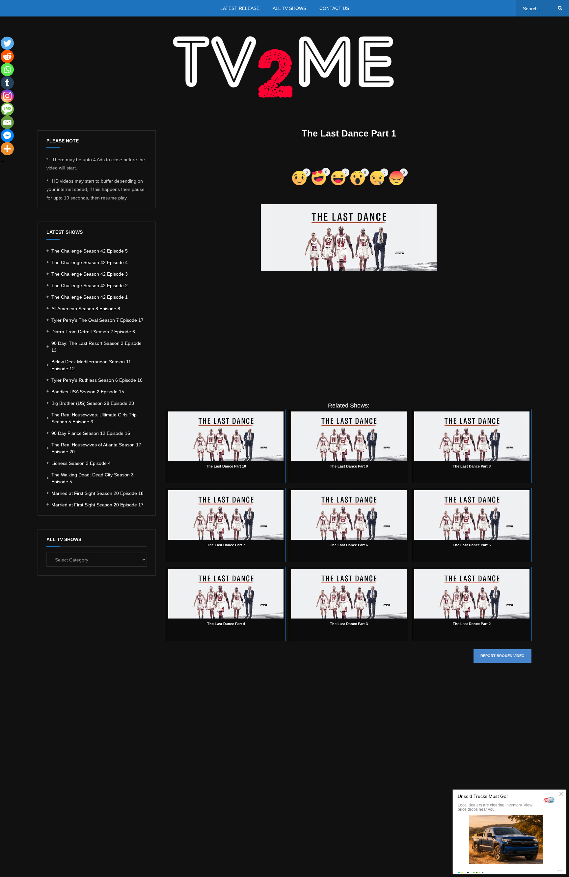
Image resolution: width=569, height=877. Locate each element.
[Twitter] (7, 43)
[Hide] (2, 161)
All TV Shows (289, 8)
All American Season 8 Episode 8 (85, 308)
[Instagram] (7, 96)
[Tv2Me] (284, 67)
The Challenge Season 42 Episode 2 (89, 285)
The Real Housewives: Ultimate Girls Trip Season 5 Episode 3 (94, 418)
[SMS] (7, 109)
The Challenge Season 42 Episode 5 (89, 251)
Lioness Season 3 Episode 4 (81, 463)
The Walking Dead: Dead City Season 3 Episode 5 (92, 478)
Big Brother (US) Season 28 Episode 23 (92, 403)
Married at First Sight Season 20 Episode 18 (97, 493)
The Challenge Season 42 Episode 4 (89, 262)
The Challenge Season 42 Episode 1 (89, 297)
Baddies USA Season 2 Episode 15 (87, 391)
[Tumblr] (7, 82)
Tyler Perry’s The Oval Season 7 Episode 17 (97, 320)
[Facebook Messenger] (7, 135)
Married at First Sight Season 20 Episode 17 (97, 504)
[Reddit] (7, 56)
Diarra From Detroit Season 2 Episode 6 (93, 331)
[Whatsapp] (7, 69)
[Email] (7, 122)
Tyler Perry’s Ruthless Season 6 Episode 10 (97, 380)
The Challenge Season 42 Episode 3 (89, 274)
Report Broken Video (502, 656)
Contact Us (334, 8)
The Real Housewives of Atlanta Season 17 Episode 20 (96, 448)
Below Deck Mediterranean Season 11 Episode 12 (91, 365)
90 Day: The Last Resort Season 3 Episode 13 (96, 347)
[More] (7, 148)
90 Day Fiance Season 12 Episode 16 (90, 433)
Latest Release (239, 8)
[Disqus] (348, 766)
